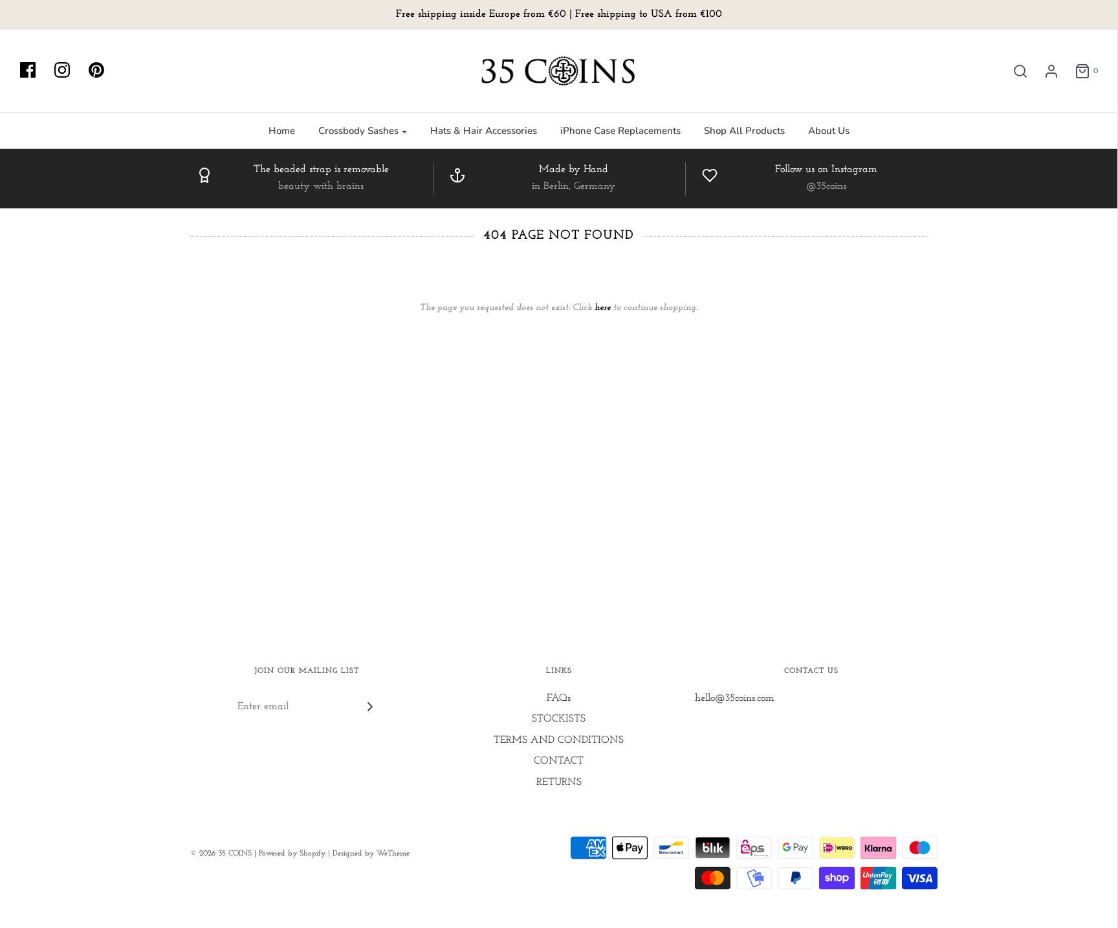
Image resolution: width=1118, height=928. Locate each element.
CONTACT (559, 761)
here (603, 308)
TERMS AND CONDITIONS (559, 740)
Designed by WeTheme (371, 853)
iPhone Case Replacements (620, 130)
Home (282, 130)
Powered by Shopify (292, 853)
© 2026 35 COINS (221, 853)
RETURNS (559, 782)
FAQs (559, 698)
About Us (828, 130)
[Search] (1014, 71)
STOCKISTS (559, 719)
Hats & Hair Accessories (483, 130)
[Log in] (1045, 71)
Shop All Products (744, 130)
